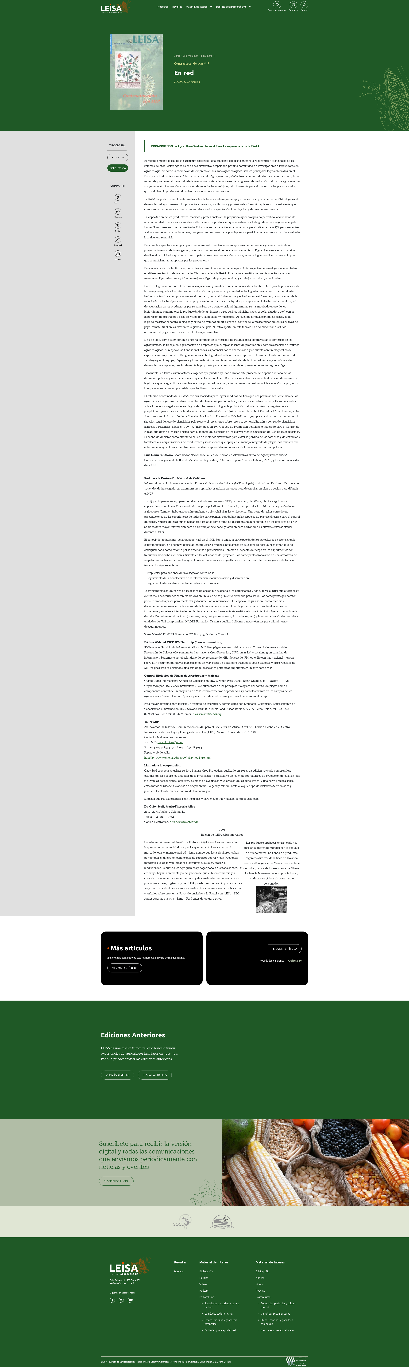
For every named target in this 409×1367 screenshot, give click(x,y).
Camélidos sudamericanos (219, 1313)
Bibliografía (206, 1271)
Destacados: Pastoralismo (231, 6)
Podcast (203, 1290)
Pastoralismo (206, 1297)
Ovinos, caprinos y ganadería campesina (220, 1322)
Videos (203, 1284)
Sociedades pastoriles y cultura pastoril (221, 1305)
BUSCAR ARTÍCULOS (155, 1075)
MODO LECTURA (118, 168)
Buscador (179, 1271)
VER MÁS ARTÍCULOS (124, 968)
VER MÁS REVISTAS (117, 1075)
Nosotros (163, 6)
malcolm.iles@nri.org (171, 742)
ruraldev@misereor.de (184, 821)
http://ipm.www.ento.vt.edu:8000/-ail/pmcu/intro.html (177, 757)
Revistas (177, 6)
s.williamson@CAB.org (207, 714)
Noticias (203, 1277)
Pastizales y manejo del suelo (220, 1330)
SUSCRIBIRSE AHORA (116, 1181)
